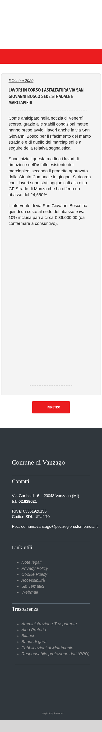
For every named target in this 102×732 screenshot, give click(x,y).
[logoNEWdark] (51, 7)
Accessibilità (33, 580)
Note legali (31, 562)
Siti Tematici (32, 586)
